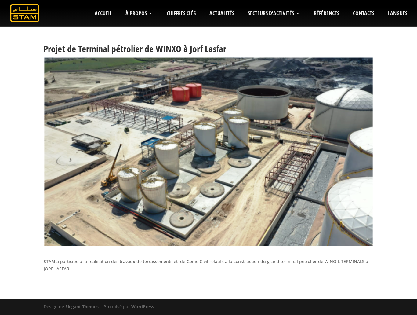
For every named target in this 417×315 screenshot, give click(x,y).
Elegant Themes (82, 307)
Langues (397, 14)
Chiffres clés (181, 14)
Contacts (363, 14)
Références (326, 14)
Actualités (221, 14)
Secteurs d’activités (271, 14)
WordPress (142, 307)
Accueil (103, 14)
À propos (136, 14)
